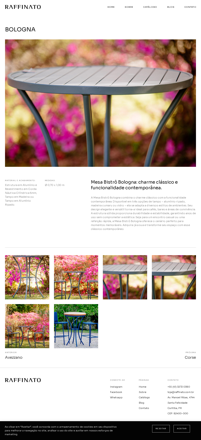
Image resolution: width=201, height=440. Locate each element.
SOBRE (129, 7)
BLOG (170, 7)
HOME (111, 7)
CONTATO (190, 7)
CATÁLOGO (150, 7)
